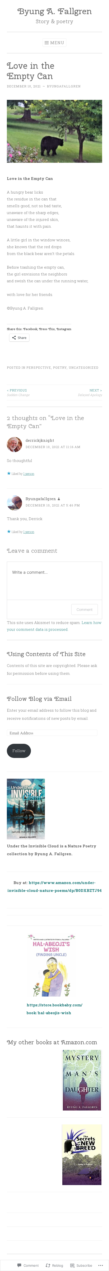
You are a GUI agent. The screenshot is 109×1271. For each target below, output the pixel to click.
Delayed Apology (90, 392)
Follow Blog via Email (39, 699)
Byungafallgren (64, 86)
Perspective (38, 367)
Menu (57, 42)
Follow (18, 750)
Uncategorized (83, 367)
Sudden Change (18, 392)
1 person (28, 474)
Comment (85, 609)
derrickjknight (40, 440)
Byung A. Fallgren (54, 11)
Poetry (60, 367)
